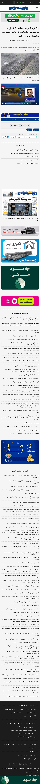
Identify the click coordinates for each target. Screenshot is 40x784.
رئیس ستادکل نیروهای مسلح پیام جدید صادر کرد (26, 593)
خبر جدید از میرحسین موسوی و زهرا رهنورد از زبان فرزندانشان (22, 639)
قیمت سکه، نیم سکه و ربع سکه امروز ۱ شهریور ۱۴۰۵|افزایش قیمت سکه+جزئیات (21, 477)
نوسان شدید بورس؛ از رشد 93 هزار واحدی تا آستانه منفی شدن (22, 527)
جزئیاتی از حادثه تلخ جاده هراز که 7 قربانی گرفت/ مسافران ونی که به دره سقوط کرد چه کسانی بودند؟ (21, 683)
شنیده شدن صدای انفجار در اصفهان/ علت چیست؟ (25, 612)
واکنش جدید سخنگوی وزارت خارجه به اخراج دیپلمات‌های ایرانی (22, 524)
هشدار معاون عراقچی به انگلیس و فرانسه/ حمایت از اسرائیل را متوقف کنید (21, 411)
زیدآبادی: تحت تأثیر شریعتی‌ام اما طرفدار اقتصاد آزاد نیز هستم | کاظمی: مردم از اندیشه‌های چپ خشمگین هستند (20, 319)
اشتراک (18, 745)
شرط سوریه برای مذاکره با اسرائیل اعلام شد (28, 563)
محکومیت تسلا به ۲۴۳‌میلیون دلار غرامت (28, 164)
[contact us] (13, 764)
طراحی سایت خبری (32, 775)
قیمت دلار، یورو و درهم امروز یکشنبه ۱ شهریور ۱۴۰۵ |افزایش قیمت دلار (20, 589)
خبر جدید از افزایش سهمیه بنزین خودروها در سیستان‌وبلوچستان (22, 391)
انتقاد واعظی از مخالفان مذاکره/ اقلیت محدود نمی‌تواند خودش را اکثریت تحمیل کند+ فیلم (22, 670)
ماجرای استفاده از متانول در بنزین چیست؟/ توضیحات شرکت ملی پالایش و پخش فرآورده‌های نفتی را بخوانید (22, 539)
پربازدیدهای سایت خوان (20, 313)
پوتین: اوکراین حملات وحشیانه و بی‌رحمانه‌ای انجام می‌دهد (23, 339)
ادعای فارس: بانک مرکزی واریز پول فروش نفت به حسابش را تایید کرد (21, 378)
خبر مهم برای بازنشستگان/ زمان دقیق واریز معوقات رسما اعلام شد (22, 354)
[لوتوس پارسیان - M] (20, 780)
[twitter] (21, 125)
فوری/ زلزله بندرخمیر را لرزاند (32, 493)
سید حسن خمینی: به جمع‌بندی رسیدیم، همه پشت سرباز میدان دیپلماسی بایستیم (20, 331)
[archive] (9, 764)
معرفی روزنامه (32, 756)
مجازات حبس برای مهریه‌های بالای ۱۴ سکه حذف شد (25, 506)
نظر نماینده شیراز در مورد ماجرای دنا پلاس (28, 150)
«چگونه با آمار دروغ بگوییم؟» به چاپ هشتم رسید (26, 543)
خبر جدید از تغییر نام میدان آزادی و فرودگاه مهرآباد (25, 382)
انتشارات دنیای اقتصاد (30, 724)
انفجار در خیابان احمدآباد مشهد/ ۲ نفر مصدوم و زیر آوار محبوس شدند (20, 361)
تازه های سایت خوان (20, 471)
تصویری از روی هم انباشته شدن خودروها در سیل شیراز (24, 153)
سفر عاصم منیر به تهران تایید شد (30, 605)
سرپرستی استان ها (9, 745)
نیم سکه (4, 3)
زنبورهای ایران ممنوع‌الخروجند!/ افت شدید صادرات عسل (24, 434)
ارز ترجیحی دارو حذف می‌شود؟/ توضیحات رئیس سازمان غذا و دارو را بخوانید (21, 576)
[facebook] (25, 125)
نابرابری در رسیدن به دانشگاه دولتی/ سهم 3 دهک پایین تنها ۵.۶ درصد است (20, 548)
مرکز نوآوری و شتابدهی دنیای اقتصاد (26, 727)
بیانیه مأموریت (21, 756)
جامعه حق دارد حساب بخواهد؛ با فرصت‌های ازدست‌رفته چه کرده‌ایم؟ (21, 678)
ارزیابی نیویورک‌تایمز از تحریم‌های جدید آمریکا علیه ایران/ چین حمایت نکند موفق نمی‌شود (21, 498)
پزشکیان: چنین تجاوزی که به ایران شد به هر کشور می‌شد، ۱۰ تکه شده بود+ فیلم (20, 519)
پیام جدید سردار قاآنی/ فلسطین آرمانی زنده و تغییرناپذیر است (23, 566)
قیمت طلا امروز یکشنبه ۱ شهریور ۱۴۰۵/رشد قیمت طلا (25, 486)
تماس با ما (33, 745)
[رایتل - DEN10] (20, 301)
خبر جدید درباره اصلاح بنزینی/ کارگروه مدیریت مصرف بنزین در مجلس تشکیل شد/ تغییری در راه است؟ (20, 581)
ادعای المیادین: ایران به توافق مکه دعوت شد (27, 430)
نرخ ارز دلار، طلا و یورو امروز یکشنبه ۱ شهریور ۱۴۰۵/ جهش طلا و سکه (20, 586)
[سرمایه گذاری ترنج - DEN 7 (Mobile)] (20, 17)
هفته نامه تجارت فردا (16, 713)
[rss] (20, 764)
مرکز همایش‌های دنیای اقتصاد (14, 724)
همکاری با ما (32, 748)
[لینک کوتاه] (28, 125)
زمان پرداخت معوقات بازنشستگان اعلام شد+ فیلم (26, 502)
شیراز (29, 130)
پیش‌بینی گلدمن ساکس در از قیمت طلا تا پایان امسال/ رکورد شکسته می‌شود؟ (21, 558)
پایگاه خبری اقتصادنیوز (30, 716)
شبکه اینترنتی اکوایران (30, 713)
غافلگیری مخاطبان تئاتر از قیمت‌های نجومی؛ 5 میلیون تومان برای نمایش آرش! (20, 629)
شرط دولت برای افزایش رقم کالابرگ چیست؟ (27, 616)
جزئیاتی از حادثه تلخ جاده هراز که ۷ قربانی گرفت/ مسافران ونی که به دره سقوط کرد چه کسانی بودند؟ (21, 386)
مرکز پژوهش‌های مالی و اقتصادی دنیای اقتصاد (23, 730)
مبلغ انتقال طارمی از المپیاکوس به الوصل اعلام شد (26, 687)
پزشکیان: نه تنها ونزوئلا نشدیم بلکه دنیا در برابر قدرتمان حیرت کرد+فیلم (20, 675)
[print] (11, 125)
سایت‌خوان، (31, 120)
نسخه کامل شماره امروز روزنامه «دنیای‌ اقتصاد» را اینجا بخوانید (20, 219)
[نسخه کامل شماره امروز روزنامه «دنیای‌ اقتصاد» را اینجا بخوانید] (20, 203)
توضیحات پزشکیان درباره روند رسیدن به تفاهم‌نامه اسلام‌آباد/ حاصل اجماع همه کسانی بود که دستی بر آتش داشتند (21, 647)
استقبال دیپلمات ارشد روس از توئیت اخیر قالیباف (26, 602)
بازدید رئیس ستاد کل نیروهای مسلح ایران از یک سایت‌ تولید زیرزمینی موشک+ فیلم (21, 395)
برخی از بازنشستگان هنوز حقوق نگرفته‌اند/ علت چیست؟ (24, 515)
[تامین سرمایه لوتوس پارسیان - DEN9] (20, 278)
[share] (16, 764)
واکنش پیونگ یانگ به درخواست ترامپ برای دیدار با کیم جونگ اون (21, 357)
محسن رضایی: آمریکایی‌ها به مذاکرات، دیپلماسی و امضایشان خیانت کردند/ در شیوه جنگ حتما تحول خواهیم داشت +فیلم (21, 370)
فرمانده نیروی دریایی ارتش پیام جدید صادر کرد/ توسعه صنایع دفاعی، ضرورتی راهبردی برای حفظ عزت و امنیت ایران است (21, 365)
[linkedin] (18, 125)
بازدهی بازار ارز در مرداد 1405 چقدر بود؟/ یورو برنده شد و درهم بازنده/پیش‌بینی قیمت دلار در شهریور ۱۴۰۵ (20, 658)
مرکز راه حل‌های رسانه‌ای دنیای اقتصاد (26, 734)
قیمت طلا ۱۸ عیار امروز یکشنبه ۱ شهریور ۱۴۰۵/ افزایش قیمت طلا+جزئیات (23, 482)
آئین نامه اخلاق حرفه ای (29, 759)
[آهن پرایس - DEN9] (20, 250)
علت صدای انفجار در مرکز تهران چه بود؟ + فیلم (26, 375)
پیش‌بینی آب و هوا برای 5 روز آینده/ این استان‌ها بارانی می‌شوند (22, 609)
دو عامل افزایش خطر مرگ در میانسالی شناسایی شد (25, 336)
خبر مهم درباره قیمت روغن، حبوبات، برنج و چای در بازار (24, 400)
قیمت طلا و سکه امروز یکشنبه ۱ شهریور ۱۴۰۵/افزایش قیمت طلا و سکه (20, 490)
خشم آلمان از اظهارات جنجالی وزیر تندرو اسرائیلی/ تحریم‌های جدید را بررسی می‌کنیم (21, 692)
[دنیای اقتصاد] (18, 8)
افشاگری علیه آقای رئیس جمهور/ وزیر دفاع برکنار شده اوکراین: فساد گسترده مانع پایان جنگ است (21, 349)
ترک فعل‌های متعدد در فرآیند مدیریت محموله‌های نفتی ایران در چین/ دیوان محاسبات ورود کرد (20, 597)
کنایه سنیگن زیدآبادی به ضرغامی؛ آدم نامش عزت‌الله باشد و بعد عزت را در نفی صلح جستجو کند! (20, 344)
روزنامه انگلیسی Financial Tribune (27, 737)
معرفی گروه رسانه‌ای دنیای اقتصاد (27, 709)
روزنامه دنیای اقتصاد (10, 709)
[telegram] (14, 125)
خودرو (36, 130)
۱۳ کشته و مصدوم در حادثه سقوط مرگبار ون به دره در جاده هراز (22, 427)
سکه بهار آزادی (26, 3)
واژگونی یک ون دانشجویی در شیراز (29, 160)
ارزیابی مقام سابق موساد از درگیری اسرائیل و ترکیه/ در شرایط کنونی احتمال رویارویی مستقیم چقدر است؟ (21, 553)
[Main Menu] (37, 8)
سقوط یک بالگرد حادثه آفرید (31, 423)
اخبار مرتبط (20, 145)
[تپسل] (2, 114)
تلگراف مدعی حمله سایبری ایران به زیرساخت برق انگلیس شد (23, 696)
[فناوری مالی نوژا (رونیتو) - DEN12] (20, 452)
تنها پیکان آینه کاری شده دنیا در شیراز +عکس (27, 157)
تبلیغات (25, 745)
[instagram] (30, 764)
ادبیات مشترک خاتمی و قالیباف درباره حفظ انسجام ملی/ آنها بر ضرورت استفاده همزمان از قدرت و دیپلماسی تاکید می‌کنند (20, 620)
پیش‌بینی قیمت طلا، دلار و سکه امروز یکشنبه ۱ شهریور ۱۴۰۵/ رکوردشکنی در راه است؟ (23, 652)
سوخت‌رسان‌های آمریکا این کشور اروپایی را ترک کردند (25, 642)
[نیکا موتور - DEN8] (20, 230)
